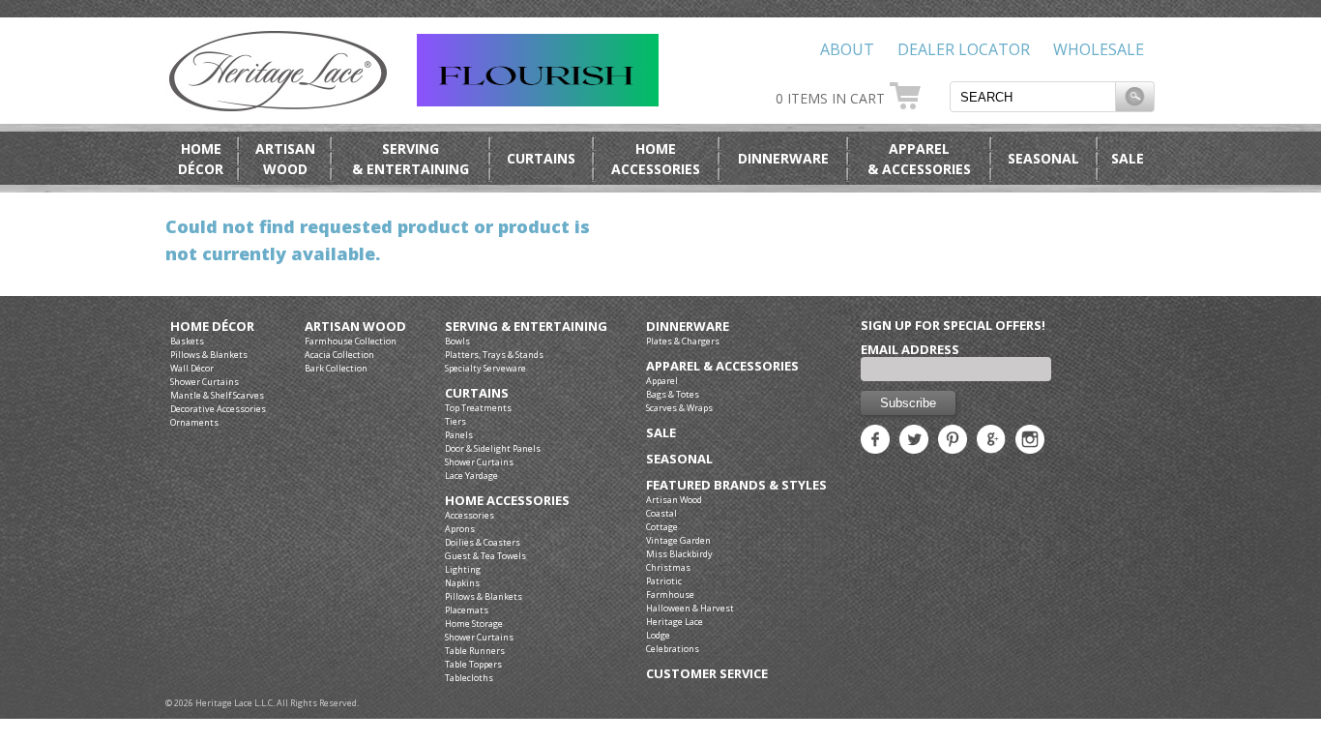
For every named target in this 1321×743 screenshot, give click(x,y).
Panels (459, 435)
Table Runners (475, 650)
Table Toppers (473, 664)
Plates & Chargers (682, 341)
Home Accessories (507, 500)
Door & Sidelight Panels (493, 448)
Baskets (187, 341)
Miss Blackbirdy (679, 554)
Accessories (469, 515)
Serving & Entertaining (526, 326)
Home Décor (212, 326)
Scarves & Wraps (679, 407)
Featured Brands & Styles (736, 485)
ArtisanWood (285, 158)
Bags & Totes (672, 394)
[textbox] (1033, 96)
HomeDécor (200, 158)
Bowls (457, 341)
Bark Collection (336, 368)
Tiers (455, 421)
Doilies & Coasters (482, 542)
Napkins (462, 583)
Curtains (541, 158)
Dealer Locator (963, 49)
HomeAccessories (655, 158)
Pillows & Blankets (209, 354)
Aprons (460, 528)
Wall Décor (192, 368)
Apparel (662, 380)
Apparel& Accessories (919, 158)
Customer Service (707, 674)
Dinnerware (783, 158)
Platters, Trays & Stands (494, 354)
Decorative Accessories (218, 408)
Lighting (463, 569)
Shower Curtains (204, 381)
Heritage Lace (674, 621)
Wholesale (1098, 49)
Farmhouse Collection (350, 341)
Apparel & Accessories (722, 366)
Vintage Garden (678, 540)
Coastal (661, 513)
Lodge (658, 635)
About (847, 49)
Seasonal (1043, 158)
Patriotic (664, 581)
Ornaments (194, 422)
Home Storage (474, 623)
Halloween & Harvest (690, 608)
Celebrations (672, 648)
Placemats (466, 610)
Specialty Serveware (485, 368)
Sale (1127, 158)
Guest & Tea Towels (485, 556)
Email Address (910, 349)
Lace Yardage (471, 475)
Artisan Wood (355, 326)
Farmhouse (670, 594)
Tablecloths (469, 677)
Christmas (668, 567)
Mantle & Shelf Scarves (217, 395)
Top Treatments (478, 407)
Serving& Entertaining (410, 158)
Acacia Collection (339, 354)
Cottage (662, 526)
